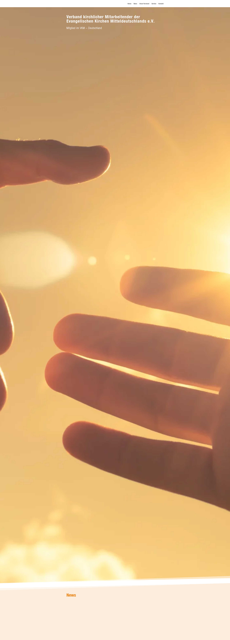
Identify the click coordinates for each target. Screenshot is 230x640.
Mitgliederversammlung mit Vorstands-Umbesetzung (89, 603)
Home (129, 4)
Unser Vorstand (144, 4)
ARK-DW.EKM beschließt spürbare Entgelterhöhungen (89, 624)
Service (154, 4)
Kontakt (161, 4)
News (135, 4)
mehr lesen (71, 610)
